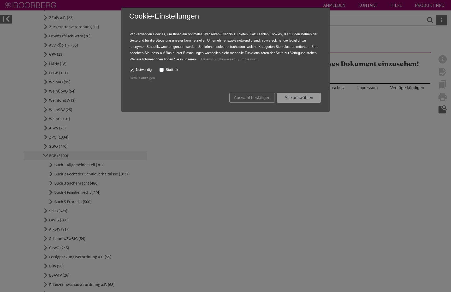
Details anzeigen (142, 78)
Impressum (249, 59)
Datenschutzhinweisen (218, 59)
